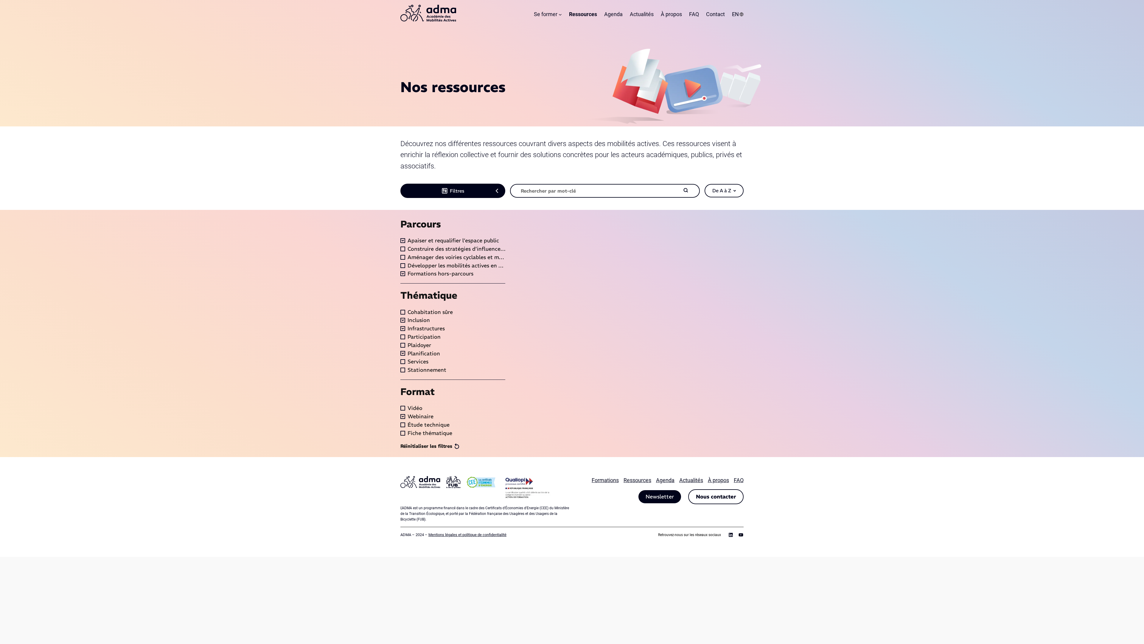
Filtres (457, 191)
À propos (718, 480)
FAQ (739, 480)
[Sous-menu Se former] (560, 14)
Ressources (637, 480)
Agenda (665, 480)
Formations (605, 480)
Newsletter (660, 496)
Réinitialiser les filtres (426, 446)
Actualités (691, 480)
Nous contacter (716, 496)
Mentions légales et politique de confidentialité (467, 534)
